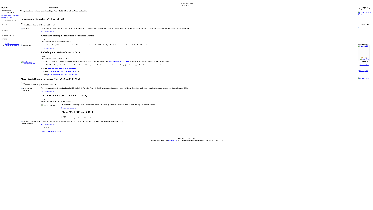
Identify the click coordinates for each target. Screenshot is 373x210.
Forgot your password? (12, 44)
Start (43, 131)
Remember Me (6, 36)
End (60, 131)
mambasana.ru (172, 140)
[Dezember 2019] (363, 46)
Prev (46, 131)
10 (55, 131)
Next (57, 131)
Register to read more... (48, 31)
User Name (5, 25)
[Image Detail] (364, 59)
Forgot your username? (12, 45)
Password (5, 30)
